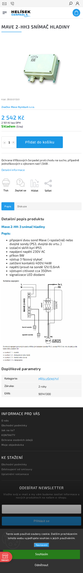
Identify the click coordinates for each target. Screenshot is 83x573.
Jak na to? (8, 430)
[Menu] (5, 12)
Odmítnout (41, 565)
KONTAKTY (8, 435)
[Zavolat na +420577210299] (13, 4)
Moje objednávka (12, 444)
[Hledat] (70, 4)
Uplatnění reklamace (15, 474)
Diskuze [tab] (22, 206)
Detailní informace (13, 170)
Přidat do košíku (39, 142)
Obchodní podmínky (14, 425)
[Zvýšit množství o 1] (13, 142)
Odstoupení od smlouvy (16, 469)
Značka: (18, 106)
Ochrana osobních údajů (17, 439)
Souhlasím (41, 554)
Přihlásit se (41, 521)
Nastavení (42, 545)
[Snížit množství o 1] (4, 142)
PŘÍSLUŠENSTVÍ (48, 379)
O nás (5, 420)
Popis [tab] (7, 206)
